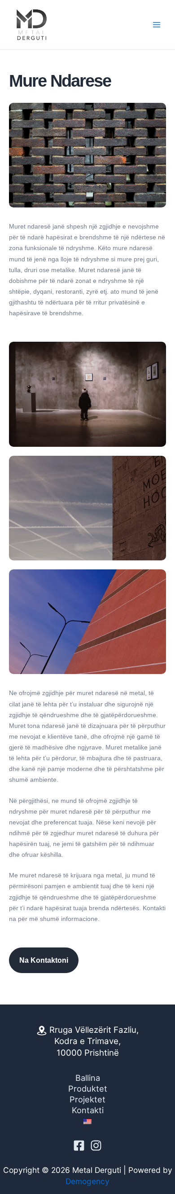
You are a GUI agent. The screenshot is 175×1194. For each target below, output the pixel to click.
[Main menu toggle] (156, 24)
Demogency (87, 1181)
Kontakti (88, 1110)
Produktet (87, 1088)
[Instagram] (96, 1145)
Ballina (87, 1078)
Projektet (87, 1099)
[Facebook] (79, 1145)
